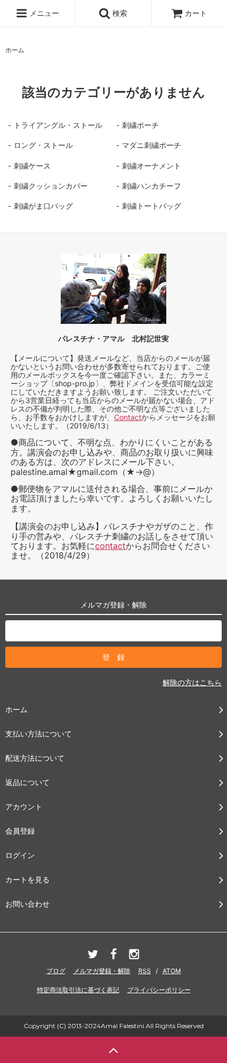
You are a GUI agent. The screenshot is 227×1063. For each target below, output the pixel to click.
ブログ (55, 971)
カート (196, 12)
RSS (144, 971)
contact (110, 545)
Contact (127, 417)
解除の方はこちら (192, 682)
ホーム (14, 50)
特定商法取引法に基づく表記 (78, 990)
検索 (118, 12)
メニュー (43, 12)
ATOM (172, 971)
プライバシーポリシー (159, 990)
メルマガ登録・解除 (101, 971)
